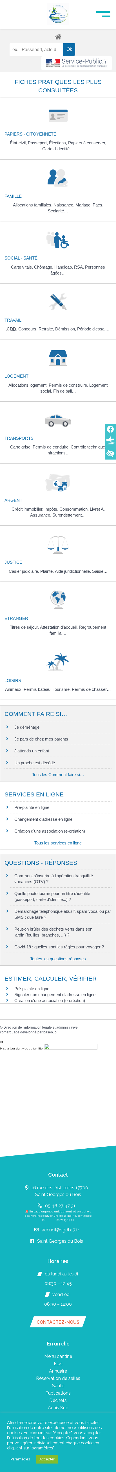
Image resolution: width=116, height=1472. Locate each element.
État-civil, (19, 142)
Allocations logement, (28, 385)
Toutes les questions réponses (58, 958)
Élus (58, 1363)
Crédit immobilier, (28, 509)
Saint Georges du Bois (60, 1241)
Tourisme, (62, 689)
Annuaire (58, 1371)
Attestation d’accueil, (59, 627)
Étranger (16, 618)
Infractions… (58, 452)
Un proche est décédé (34, 762)
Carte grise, (21, 447)
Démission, (66, 328)
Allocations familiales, (33, 204)
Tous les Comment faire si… (58, 774)
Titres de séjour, (25, 627)
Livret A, (97, 509)
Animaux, (14, 689)
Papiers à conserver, (87, 142)
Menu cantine (58, 1356)
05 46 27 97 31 (60, 1205)
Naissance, (64, 204)
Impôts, (51, 509)
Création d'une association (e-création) (49, 831)
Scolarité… (58, 210)
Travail (13, 320)
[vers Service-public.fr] (76, 63)
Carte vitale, (22, 267)
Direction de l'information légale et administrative (40, 1027)
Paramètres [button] (20, 1459)
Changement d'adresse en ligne (43, 819)
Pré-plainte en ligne (31, 807)
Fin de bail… (64, 391)
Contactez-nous (58, 1322)
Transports (19, 438)
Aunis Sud (58, 1407)
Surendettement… (69, 515)
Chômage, (44, 267)
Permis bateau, (38, 689)
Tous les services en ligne (58, 842)
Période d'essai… (93, 328)
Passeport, (38, 142)
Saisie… (100, 571)
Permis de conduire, (52, 447)
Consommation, (74, 509)
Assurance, (41, 515)
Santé (58, 1385)
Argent (13, 500)
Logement (16, 376)
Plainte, (47, 571)
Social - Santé (21, 258)
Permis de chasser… (91, 689)
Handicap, (64, 267)
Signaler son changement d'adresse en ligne (54, 994)
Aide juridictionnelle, (73, 571)
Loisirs (13, 680)
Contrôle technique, (88, 447)
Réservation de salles (58, 1378)
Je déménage (26, 727)
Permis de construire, (69, 385)
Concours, (28, 328)
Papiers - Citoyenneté (30, 134)
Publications (58, 1393)
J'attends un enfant (31, 750)
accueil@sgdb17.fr (60, 1230)
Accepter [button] (47, 1459)
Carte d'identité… (58, 148)
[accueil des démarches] (58, 36)
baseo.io (50, 1032)
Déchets (58, 1400)
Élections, (58, 142)
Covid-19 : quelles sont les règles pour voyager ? (59, 946)
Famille (13, 196)
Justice (13, 562)
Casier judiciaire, (24, 571)
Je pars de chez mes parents (41, 739)
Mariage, (84, 204)
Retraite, (47, 328)
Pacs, (98, 204)
